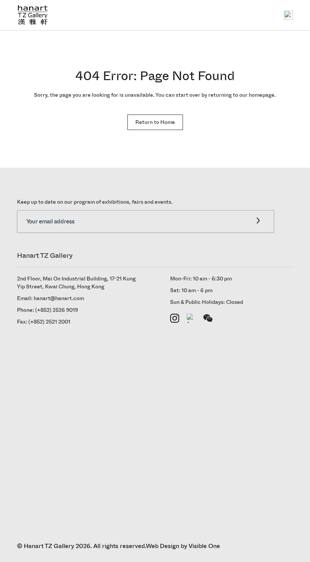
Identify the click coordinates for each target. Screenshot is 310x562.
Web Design (162, 546)
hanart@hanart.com (59, 298)
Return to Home (155, 122)
